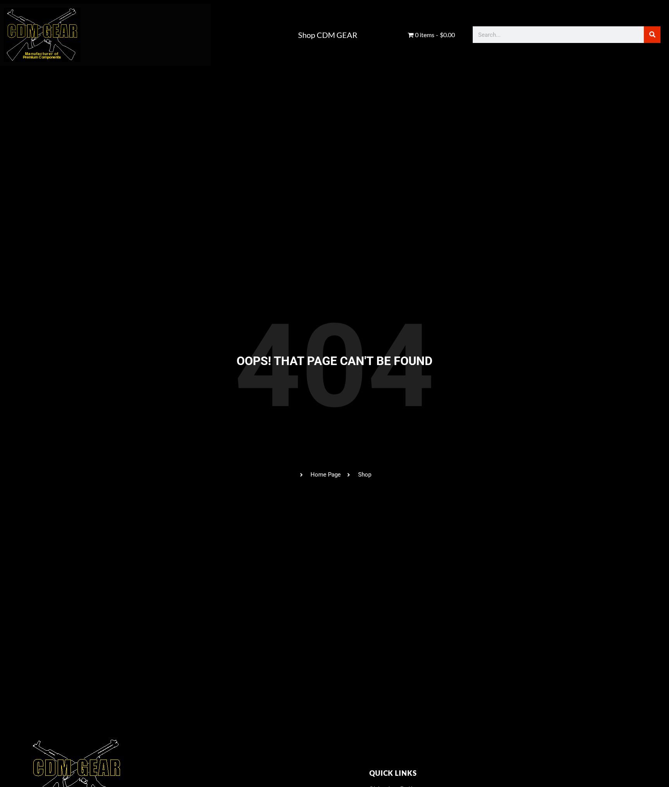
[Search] (652, 34)
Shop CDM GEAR (327, 34)
